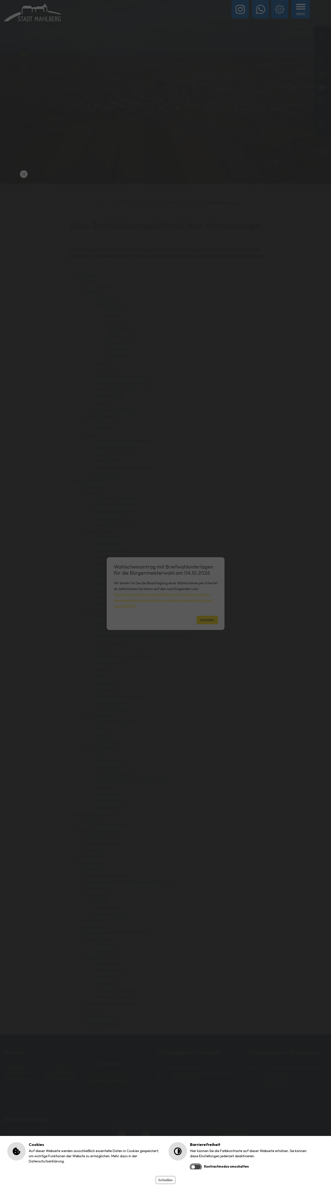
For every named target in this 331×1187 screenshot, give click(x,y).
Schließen (165, 1180)
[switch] (196, 1167)
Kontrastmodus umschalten (226, 1166)
